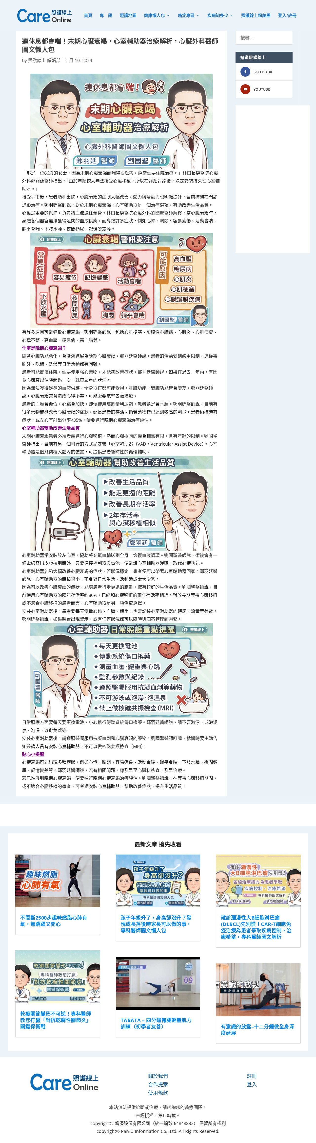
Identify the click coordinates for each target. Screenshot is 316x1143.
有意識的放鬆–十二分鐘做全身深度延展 (258, 1029)
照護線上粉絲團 (256, 16)
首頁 (88, 16)
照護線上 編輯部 (44, 60)
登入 (252, 1084)
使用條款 (158, 1093)
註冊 (252, 1076)
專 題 (106, 16)
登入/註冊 (287, 16)
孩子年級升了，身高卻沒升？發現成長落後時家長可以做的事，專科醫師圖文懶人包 (156, 924)
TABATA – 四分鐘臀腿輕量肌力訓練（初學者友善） (156, 1023)
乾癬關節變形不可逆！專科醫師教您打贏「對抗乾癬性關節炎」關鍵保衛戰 (55, 1020)
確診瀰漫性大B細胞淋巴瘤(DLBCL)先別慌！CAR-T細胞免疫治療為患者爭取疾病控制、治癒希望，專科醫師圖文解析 (256, 927)
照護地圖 (128, 16)
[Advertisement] (273, 179)
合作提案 (158, 1084)
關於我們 (158, 1076)
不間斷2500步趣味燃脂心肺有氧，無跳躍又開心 (53, 920)
